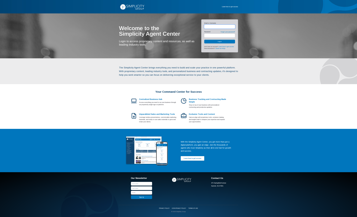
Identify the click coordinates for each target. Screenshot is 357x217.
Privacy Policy (164, 208)
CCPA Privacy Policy (179, 208)
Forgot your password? (228, 32)
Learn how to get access (230, 6)
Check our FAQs (220, 48)
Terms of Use (193, 208)
